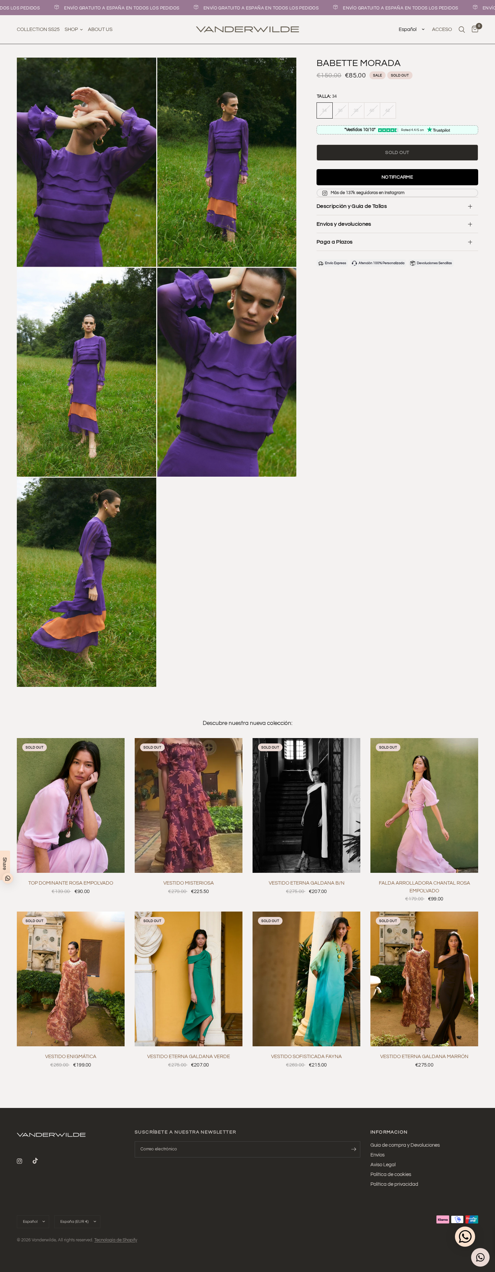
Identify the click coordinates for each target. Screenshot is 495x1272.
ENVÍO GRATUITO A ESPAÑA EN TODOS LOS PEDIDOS (95, 8)
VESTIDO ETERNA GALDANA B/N (306, 883)
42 (387, 110)
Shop (71, 29)
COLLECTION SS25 (38, 29)
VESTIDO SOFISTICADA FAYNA (306, 1056)
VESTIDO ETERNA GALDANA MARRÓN (424, 1056)
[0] (473, 29)
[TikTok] (40, 1160)
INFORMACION (388, 1132)
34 (324, 110)
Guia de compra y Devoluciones (405, 1145)
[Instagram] (24, 1161)
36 (340, 110)
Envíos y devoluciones (344, 224)
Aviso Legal (383, 1164)
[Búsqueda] (461, 29)
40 (371, 110)
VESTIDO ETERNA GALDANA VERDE (188, 1056)
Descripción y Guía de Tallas (352, 206)
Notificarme (397, 177)
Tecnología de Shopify (115, 1240)
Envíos (377, 1154)
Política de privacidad (394, 1184)
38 (356, 110)
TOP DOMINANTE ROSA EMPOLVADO (70, 883)
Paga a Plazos (335, 242)
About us (100, 29)
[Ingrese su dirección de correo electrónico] (353, 1149)
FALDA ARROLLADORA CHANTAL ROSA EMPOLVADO (424, 887)
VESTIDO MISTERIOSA (188, 883)
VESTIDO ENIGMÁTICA (70, 1056)
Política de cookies (390, 1174)
